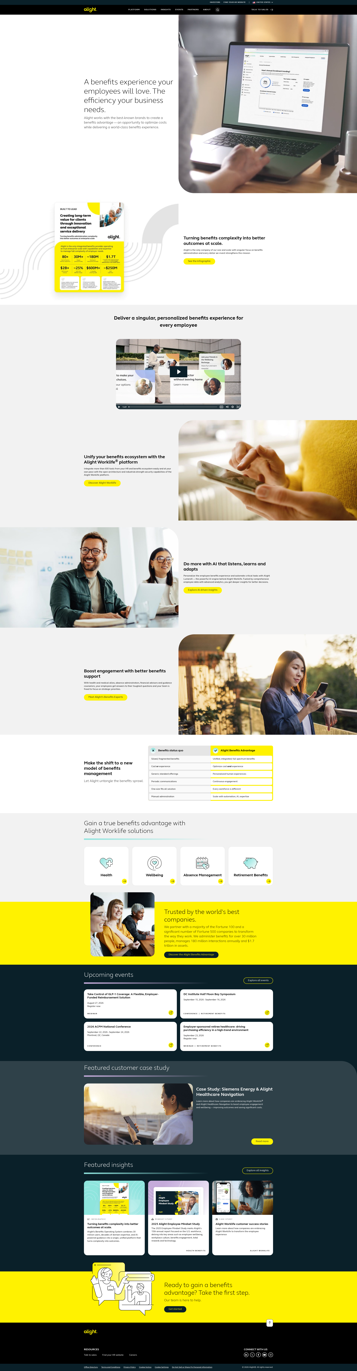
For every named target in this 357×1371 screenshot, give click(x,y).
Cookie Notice (145, 1367)
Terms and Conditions (110, 1367)
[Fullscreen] (238, 407)
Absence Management (203, 875)
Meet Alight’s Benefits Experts (105, 697)
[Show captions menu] (221, 407)
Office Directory (91, 1367)
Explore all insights (258, 1170)
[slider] (173, 407)
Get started (175, 1309)
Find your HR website (235, 2)
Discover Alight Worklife (102, 483)
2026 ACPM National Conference (109, 1026)
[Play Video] (119, 407)
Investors (215, 2)
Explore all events (258, 980)
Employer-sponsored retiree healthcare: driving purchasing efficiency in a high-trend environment (216, 1028)
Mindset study (163, 1219)
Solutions (150, 10)
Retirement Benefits (251, 875)
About (207, 10)
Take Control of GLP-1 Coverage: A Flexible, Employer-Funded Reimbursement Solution (122, 996)
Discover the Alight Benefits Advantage (191, 955)
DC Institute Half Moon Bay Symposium (209, 994)
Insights (166, 10)
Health (106, 875)
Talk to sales (90, 1355)
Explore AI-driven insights (202, 590)
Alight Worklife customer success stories (242, 1224)
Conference (191, 1014)
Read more (262, 1141)
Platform (134, 10)
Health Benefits (196, 1251)
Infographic (98, 1219)
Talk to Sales (259, 10)
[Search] (217, 10)
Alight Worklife (260, 1251)
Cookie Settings (162, 1367)
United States (263, 2)
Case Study (225, 1219)
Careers (133, 1355)
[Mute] (227, 407)
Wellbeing (154, 875)
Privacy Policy (130, 1367)
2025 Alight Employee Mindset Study (175, 1224)
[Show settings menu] (232, 407)
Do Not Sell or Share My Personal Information (192, 1367)
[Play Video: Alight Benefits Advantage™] (178, 371)
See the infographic (199, 261)
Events (179, 10)
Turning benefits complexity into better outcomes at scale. (112, 1226)
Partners (193, 10)
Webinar (92, 1014)
